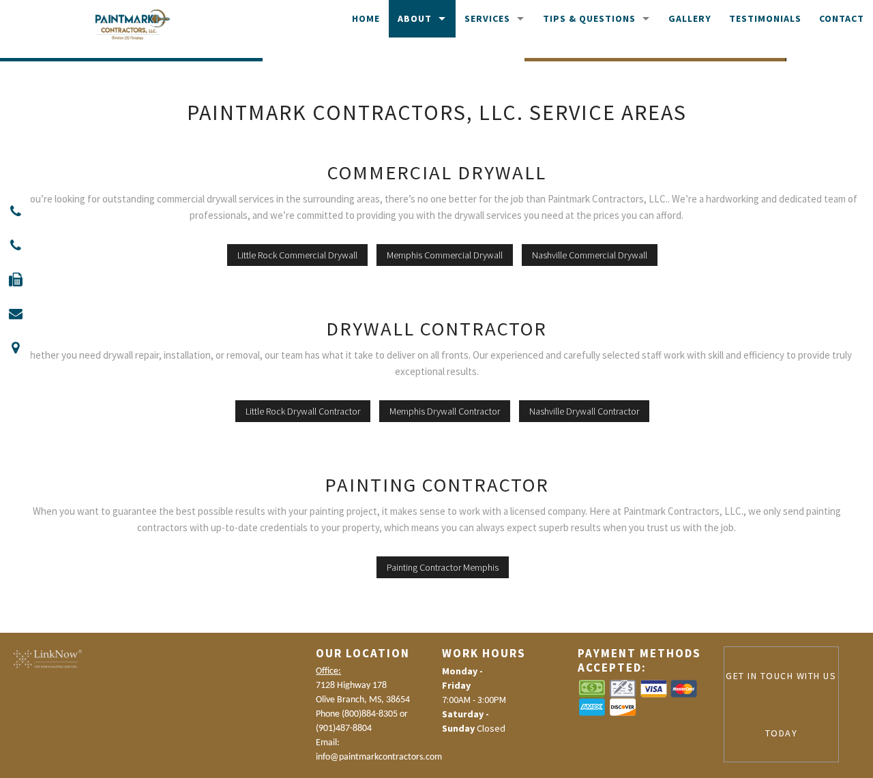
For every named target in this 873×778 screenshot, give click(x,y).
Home (366, 18)
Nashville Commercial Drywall (589, 255)
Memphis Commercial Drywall (445, 255)
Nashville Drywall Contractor (584, 411)
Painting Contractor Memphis (443, 567)
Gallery (689, 18)
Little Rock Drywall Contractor (303, 411)
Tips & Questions (589, 18)
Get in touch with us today (781, 704)
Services (487, 18)
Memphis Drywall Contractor (444, 411)
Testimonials (765, 18)
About (415, 18)
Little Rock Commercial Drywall (297, 255)
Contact (841, 18)
